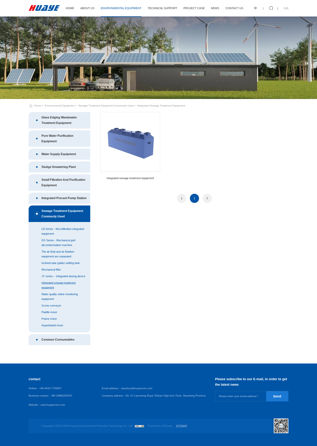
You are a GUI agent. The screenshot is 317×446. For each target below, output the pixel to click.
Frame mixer (49, 318)
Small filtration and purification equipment (63, 182)
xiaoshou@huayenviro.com (136, 388)
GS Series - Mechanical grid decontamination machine (58, 243)
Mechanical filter (51, 269)
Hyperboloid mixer (52, 325)
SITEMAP (181, 425)
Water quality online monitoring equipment (59, 296)
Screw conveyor (51, 305)
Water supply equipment (58, 154)
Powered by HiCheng (160, 425)
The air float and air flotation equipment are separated (57, 254)
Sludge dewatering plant (58, 166)
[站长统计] (139, 425)
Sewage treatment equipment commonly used (106, 105)
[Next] (207, 198)
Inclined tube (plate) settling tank (60, 263)
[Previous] (181, 198)
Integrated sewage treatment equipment (161, 105)
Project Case (194, 8)
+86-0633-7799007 (50, 388)
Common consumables (57, 339)
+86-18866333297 (61, 395)
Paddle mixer (49, 312)
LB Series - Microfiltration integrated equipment (62, 231)
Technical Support (162, 8)
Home (70, 8)
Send (277, 396)
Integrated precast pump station (64, 198)
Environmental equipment (60, 105)
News (215, 8)
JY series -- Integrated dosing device (63, 276)
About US (87, 8)
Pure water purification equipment (57, 138)
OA (286, 8)
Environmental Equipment (121, 8)
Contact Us (234, 8)
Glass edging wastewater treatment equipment (59, 120)
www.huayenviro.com (53, 404)
